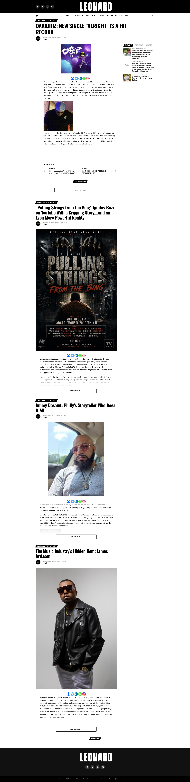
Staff (45, 39)
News (126, 16)
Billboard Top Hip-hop (89, 16)
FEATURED (77, 16)
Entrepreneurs (111, 16)
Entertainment (66, 16)
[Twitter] (76, 78)
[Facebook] (72, 78)
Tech (120, 16)
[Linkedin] (80, 78)
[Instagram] (88, 78)
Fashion (101, 16)
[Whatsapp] (84, 78)
